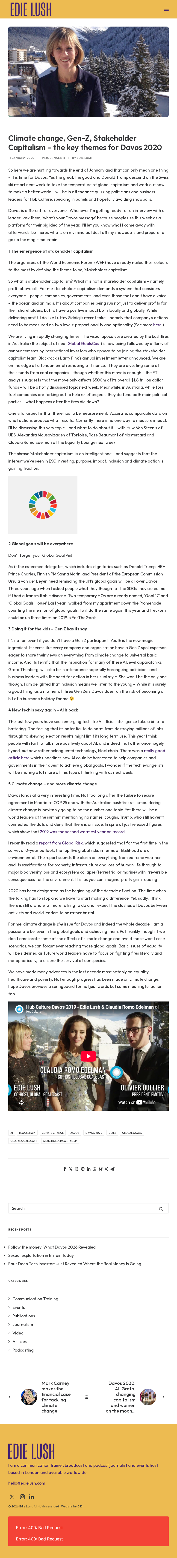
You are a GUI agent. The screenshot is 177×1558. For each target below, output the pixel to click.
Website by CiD (72, 1506)
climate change (53, 1132)
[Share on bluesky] (100, 1169)
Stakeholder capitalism (60, 1141)
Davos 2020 (94, 1132)
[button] (166, 9)
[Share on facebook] (64, 1169)
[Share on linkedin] (88, 1169)
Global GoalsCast (84, 343)
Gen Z (112, 1132)
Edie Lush (84, 158)
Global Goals (132, 1132)
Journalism (55, 158)
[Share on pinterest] (82, 1169)
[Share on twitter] (70, 1169)
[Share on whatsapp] (94, 1169)
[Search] (88, 1208)
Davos (74, 1132)
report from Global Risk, (61, 843)
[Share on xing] (106, 1169)
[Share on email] (112, 1169)
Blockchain (27, 1132)
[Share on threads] (76, 1169)
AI (11, 1132)
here (157, 324)
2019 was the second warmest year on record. (83, 831)
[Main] (88, 1397)
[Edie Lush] (30, 9)
